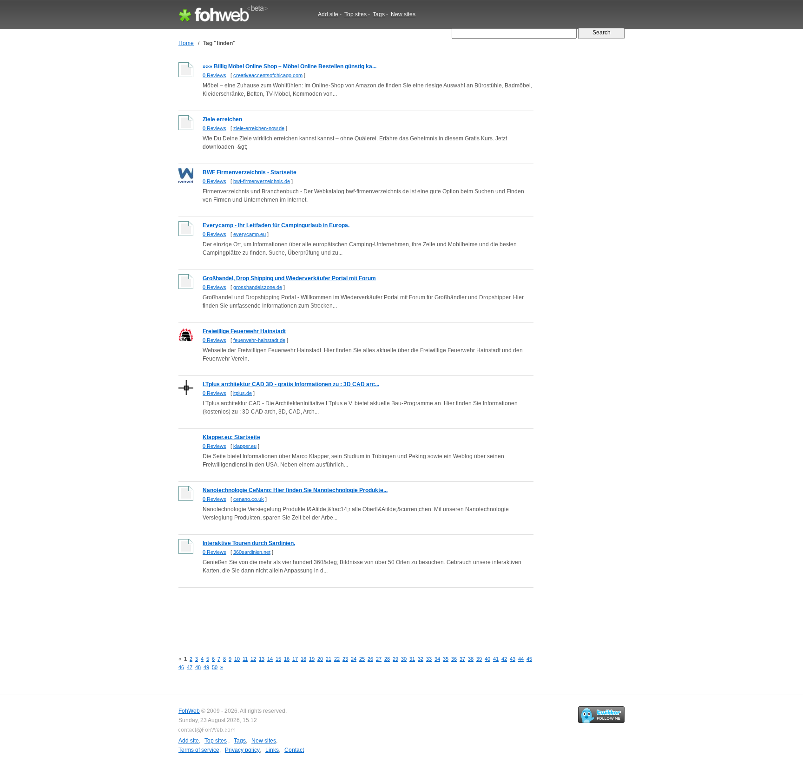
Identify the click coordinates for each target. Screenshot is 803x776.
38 (471, 659)
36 (454, 659)
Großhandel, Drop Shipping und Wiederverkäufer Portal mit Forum (289, 278)
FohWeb (189, 711)
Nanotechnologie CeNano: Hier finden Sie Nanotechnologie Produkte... (295, 490)
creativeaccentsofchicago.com (268, 75)
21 (328, 659)
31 (412, 659)
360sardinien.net (251, 552)
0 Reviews (214, 75)
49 (206, 667)
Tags (379, 14)
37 (462, 659)
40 (487, 659)
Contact (294, 750)
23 (345, 659)
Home (186, 43)
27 (379, 659)
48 (198, 667)
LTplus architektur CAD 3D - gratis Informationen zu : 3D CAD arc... (291, 384)
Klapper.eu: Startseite (231, 437)
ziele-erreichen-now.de (258, 128)
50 (214, 667)
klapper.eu (245, 446)
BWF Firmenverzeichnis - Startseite (249, 172)
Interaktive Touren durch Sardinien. (249, 543)
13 (261, 659)
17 (295, 659)
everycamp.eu (249, 234)
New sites (403, 14)
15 (278, 659)
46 (181, 667)
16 (287, 659)
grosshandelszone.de (257, 287)
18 (303, 659)
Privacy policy (242, 750)
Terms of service (198, 750)
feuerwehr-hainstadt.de (259, 340)
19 (312, 659)
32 (420, 659)
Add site (328, 14)
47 (189, 667)
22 (337, 659)
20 (320, 659)
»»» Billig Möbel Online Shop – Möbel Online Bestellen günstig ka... (289, 66)
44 (521, 659)
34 (437, 659)
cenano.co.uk (248, 499)
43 (512, 659)
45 (529, 659)
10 (237, 659)
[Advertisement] (347, 615)
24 (353, 659)
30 (404, 659)
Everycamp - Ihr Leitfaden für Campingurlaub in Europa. (276, 225)
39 (479, 659)
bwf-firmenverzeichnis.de (261, 181)
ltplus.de (242, 393)
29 (395, 659)
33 (429, 659)
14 (270, 659)
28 (387, 659)
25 (362, 659)
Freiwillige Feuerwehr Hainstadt (244, 331)
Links (272, 750)
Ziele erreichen (222, 119)
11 (245, 659)
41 (496, 659)
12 (253, 659)
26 (370, 659)
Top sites (355, 14)
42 (504, 659)
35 (445, 659)
